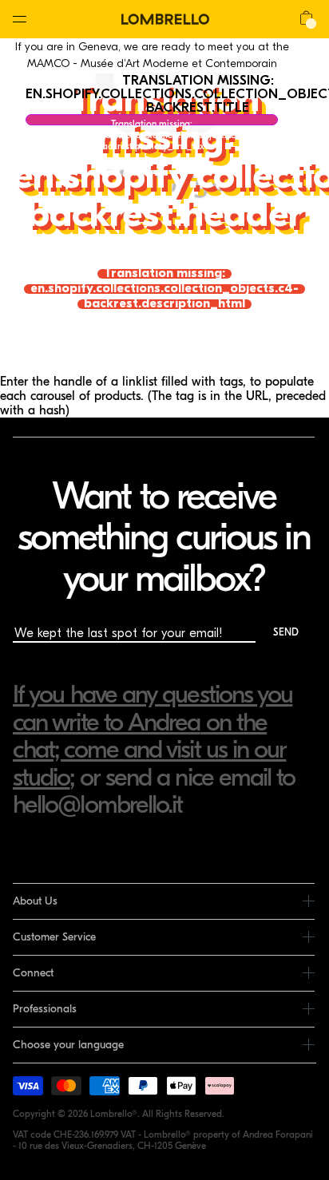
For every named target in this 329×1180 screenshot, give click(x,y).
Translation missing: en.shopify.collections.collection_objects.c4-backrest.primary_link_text (152, 121)
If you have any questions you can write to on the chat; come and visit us (152, 721)
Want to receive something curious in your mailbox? (163, 537)
